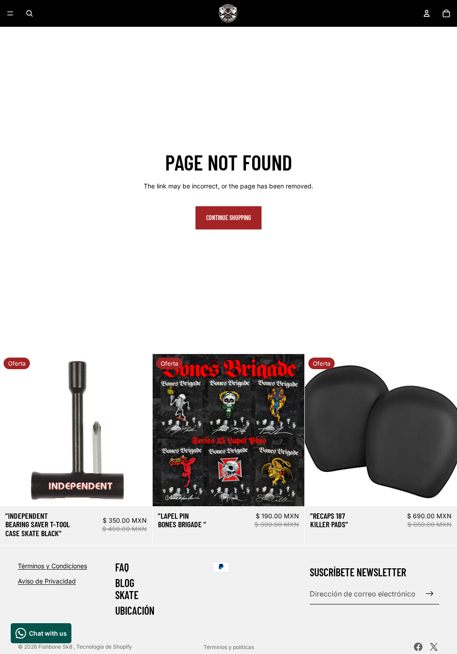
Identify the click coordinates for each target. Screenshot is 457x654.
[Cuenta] (426, 13)
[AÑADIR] (138, 492)
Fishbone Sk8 (56, 646)
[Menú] (10, 13)
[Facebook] (418, 647)
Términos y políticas (229, 647)
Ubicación (134, 610)
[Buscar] (29, 13)
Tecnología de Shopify (104, 646)
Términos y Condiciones (52, 566)
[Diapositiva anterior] (13, 430)
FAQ (122, 567)
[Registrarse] (429, 593)
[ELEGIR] (291, 492)
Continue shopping (228, 217)
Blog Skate (126, 588)
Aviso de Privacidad (47, 580)
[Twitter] (433, 647)
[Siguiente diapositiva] (138, 430)
